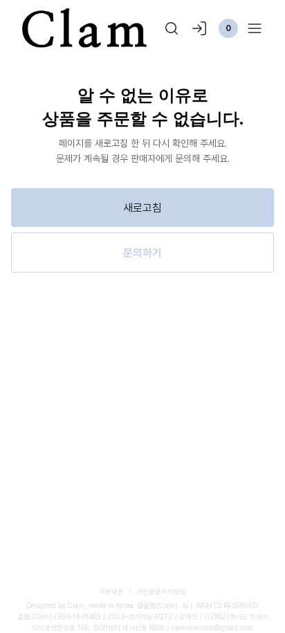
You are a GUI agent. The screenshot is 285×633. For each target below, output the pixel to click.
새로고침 (142, 207)
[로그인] (199, 28)
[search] (171, 28)
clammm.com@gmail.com (212, 627)
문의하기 (142, 252)
